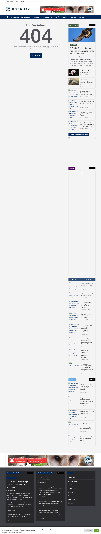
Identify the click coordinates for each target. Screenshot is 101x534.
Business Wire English (11, 478)
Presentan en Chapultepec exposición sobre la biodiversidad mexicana (86, 354)
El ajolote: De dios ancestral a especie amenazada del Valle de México (86, 82)
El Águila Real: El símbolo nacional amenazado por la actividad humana (82, 51)
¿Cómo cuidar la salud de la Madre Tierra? (87, 294)
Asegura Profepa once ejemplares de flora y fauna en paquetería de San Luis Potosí (87, 341)
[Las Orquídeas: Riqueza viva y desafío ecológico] (73, 73)
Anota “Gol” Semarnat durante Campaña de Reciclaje (86, 438)
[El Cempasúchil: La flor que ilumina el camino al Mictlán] (73, 115)
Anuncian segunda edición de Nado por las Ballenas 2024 (86, 315)
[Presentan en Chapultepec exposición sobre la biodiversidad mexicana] (74, 354)
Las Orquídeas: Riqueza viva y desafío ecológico (86, 71)
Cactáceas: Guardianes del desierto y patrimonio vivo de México (87, 103)
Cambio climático (46, 17)
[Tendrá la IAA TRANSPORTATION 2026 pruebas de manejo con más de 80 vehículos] (74, 365)
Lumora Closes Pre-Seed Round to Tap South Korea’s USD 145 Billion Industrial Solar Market (19, 516)
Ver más (92, 25)
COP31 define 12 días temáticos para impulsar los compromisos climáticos (86, 329)
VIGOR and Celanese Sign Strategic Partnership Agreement (17, 484)
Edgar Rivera (83, 57)
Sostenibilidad (25, 17)
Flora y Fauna (73, 44)
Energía (57, 17)
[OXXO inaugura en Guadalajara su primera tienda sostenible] (74, 305)
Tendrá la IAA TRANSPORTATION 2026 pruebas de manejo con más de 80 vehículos (87, 367)
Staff (16, 490)
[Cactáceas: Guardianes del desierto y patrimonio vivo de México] (73, 105)
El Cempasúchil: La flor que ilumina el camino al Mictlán (86, 113)
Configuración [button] (88, 530)
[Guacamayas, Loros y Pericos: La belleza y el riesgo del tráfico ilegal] (73, 94)
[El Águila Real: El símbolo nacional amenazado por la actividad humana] (81, 35)
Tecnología (73, 17)
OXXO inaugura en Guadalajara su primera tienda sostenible (86, 305)
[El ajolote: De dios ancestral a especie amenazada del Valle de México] (73, 83)
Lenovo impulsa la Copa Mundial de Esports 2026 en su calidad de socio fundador (50, 502)
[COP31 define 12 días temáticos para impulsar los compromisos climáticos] (74, 328)
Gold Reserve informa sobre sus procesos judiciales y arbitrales (50, 478)
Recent (90, 279)
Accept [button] (96, 530)
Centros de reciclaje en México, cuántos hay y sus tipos (87, 285)
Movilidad (36, 17)
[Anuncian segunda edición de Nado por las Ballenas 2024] (74, 316)
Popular (76, 279)
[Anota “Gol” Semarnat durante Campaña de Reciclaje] (73, 440)
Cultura (81, 17)
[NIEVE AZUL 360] (7, 17)
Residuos (64, 17)
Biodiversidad (15, 17)
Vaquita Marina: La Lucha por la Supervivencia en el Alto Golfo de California (87, 124)
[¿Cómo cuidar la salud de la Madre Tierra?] (74, 295)
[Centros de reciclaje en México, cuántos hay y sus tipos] (74, 286)
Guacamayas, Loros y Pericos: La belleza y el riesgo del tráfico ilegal (86, 92)
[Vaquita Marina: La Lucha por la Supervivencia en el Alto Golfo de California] (73, 126)
